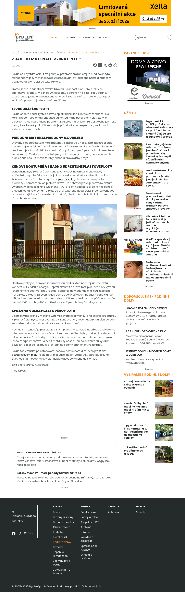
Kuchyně (86, 527)
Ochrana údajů (91, 586)
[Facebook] (13, 534)
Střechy (58, 547)
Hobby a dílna (89, 517)
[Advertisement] (64, 406)
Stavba (53, 37)
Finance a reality (63, 522)
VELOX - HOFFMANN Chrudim (146, 308)
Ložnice (85, 532)
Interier (70, 37)
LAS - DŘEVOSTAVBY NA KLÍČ (146, 331)
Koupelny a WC (90, 522)
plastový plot (66, 179)
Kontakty (17, 521)
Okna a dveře (61, 527)
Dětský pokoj (88, 512)
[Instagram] (19, 534)
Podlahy (58, 532)
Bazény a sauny (63, 517)
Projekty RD (60, 537)
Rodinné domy (44, 52)
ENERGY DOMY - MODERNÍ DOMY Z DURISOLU (148, 353)
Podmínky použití (67, 586)
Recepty (104, 37)
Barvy (56, 512)
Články (61, 52)
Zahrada (88, 37)
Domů (15, 52)
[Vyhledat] (168, 37)
